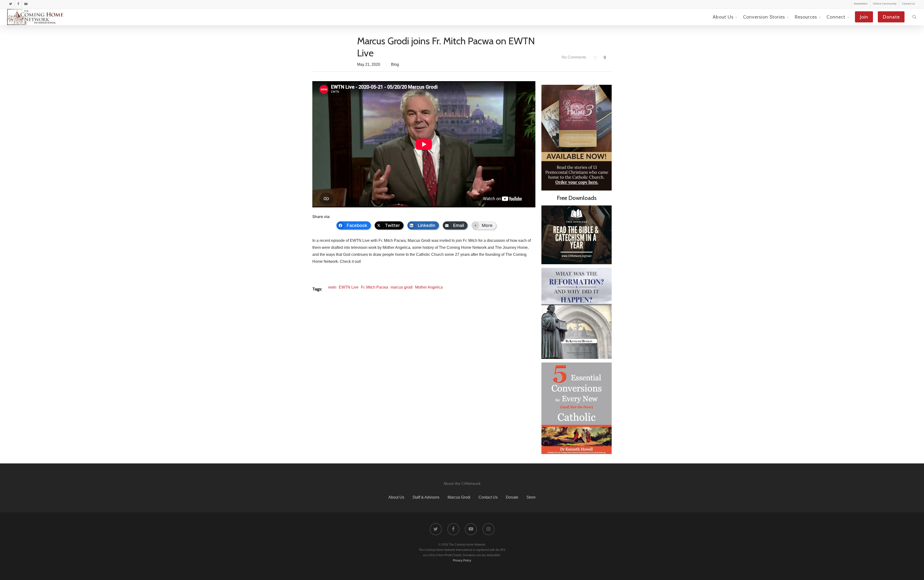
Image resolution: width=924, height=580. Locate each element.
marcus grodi (402, 287)
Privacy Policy (462, 560)
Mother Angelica (429, 287)
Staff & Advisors (425, 497)
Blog (395, 64)
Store (531, 497)
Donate (512, 497)
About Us (396, 497)
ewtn (332, 287)
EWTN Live (349, 287)
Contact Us (488, 497)
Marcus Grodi (459, 497)
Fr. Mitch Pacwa (374, 287)
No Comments (573, 57)
